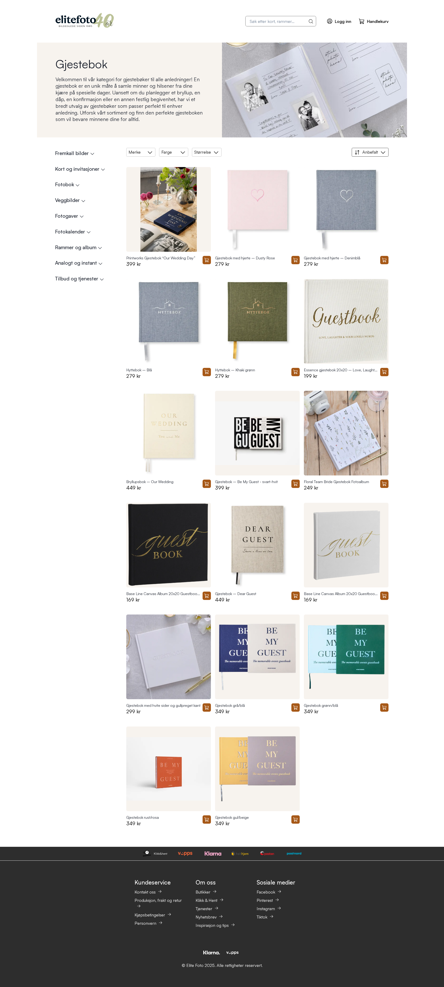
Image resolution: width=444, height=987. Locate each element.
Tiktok (262, 916)
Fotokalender (70, 231)
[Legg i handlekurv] (207, 260)
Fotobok (64, 184)
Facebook (266, 891)
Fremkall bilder (72, 153)
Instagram (266, 908)
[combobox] (280, 21)
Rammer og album (75, 247)
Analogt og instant (76, 263)
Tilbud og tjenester (76, 278)
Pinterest (265, 900)
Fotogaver (66, 216)
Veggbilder (67, 200)
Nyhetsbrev (206, 916)
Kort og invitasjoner (77, 169)
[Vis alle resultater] (311, 21)
